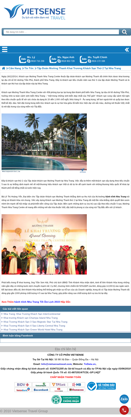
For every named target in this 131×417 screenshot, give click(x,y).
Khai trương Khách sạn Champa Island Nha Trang (31, 317)
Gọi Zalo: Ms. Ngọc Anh (53, 59)
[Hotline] (124, 410)
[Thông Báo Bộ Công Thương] (101, 391)
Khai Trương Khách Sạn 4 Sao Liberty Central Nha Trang (34, 325)
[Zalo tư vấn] (124, 399)
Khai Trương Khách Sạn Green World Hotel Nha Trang (33, 329)
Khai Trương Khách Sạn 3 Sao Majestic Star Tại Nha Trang (35, 321)
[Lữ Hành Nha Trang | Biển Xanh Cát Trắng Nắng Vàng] (3, 68)
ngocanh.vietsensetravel (59, 61)
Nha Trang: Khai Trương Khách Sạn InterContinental (32, 314)
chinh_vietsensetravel (89, 61)
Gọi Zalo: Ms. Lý (23, 59)
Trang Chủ (43, 11)
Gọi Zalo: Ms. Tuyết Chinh (83, 59)
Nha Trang (48, 76)
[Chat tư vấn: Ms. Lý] (28, 61)
